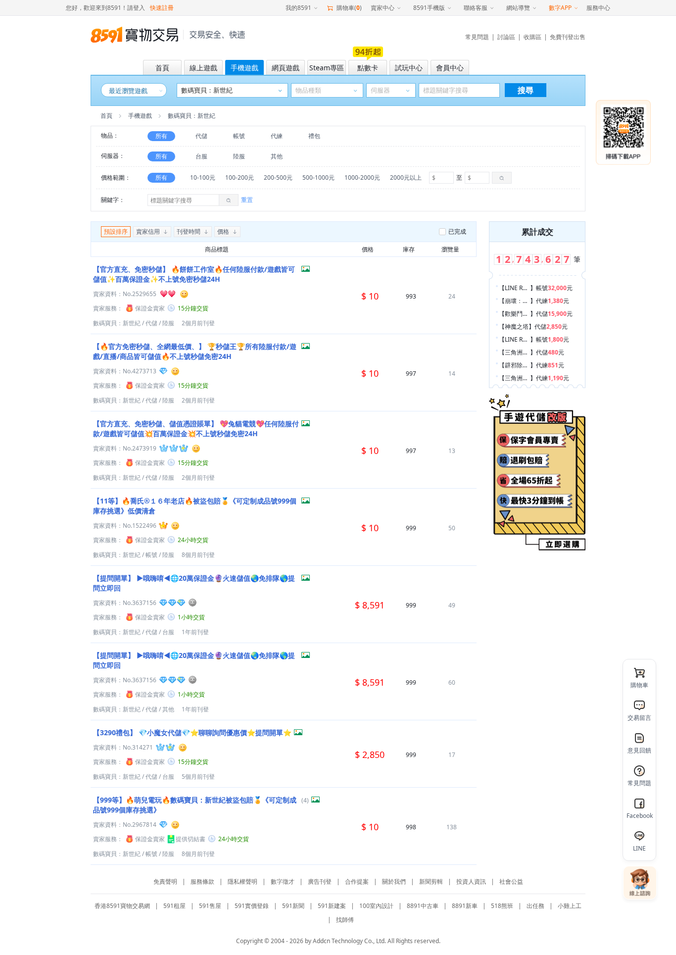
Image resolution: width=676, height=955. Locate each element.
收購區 (532, 37)
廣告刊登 (320, 881)
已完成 (457, 231)
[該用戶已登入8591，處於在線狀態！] (184, 294)
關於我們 (394, 881)
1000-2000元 (362, 177)
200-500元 (278, 177)
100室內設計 (376, 906)
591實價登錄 (252, 906)
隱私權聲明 (242, 881)
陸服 (239, 156)
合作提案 (357, 881)
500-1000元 (318, 177)
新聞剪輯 (431, 881)
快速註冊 (162, 7)
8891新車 (465, 906)
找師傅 (345, 919)
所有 (161, 136)
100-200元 (239, 177)
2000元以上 (406, 177)
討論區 (506, 37)
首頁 (106, 115)
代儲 (201, 136)
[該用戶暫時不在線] (193, 602)
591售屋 (210, 906)
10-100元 (202, 177)
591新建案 (332, 906)
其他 (277, 156)
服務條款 (202, 881)
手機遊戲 (140, 115)
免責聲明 (165, 881)
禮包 (314, 136)
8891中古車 (422, 906)
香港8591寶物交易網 (122, 906)
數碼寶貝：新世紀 (117, 323)
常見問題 (477, 37)
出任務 (535, 906)
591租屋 (174, 906)
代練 (277, 136)
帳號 (239, 136)
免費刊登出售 (567, 37)
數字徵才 (282, 881)
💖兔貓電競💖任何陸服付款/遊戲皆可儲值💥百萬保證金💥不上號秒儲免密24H (196, 428)
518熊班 (502, 906)
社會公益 (511, 881)
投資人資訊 (471, 881)
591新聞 (293, 906)
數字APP (560, 7)
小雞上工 (569, 906)
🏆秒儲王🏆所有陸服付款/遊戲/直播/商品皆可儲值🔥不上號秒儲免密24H (194, 351)
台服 (201, 156)
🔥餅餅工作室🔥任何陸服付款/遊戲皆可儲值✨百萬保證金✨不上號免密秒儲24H (194, 274)
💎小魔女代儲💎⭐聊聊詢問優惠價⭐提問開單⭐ (192, 732)
